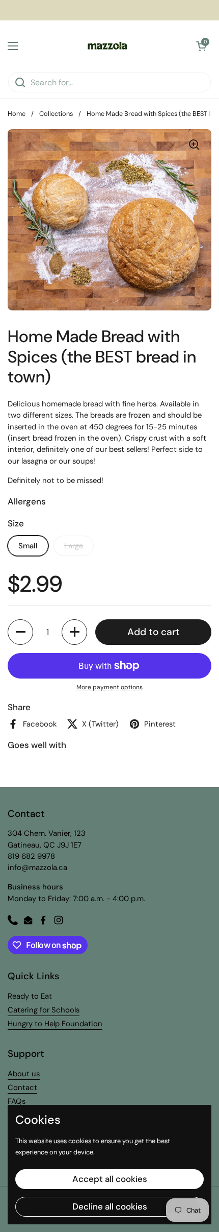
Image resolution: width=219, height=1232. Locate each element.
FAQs (16, 1101)
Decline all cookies (109, 1206)
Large (73, 546)
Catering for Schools (43, 1010)
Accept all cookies (109, 1179)
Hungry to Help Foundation (55, 1024)
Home (16, 113)
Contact (22, 1087)
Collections (56, 113)
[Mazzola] (106, 46)
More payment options (109, 687)
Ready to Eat (30, 996)
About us (24, 1074)
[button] (201, 46)
